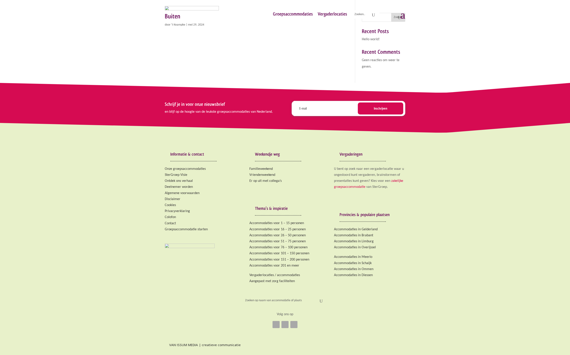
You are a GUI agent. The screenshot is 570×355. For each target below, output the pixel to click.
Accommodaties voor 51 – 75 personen (277, 241)
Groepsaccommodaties (293, 14)
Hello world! (371, 39)
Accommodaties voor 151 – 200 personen (279, 259)
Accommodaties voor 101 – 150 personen (279, 253)
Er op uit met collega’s (265, 181)
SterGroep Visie (176, 175)
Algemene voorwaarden (182, 193)
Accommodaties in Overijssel (355, 247)
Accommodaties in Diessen (353, 275)
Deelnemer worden (179, 187)
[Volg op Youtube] (293, 324)
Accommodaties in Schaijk (353, 263)
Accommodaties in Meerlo (353, 257)
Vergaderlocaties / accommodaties (274, 275)
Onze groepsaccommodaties (185, 169)
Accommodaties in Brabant (353, 235)
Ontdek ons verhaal (179, 181)
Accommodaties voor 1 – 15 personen (276, 223)
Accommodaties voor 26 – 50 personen (277, 235)
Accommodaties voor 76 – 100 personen (278, 247)
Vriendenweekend (262, 175)
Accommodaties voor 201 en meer (274, 265)
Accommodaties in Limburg (354, 241)
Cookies (170, 205)
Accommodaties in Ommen (353, 269)
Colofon (170, 217)
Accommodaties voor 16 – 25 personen (277, 229)
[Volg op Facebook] (276, 324)
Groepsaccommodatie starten (186, 229)
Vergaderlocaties (332, 14)
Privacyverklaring (177, 211)
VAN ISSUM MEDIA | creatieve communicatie (204, 345)
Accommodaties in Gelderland (356, 229)
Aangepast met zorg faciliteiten (272, 281)
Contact (170, 223)
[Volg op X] (285, 324)
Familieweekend (261, 169)
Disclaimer (172, 199)
